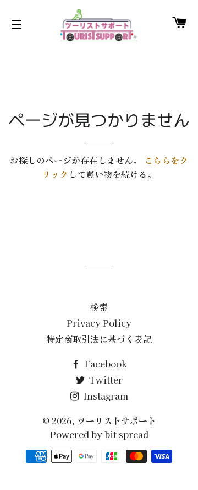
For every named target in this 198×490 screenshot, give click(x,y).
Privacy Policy (99, 322)
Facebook (104, 363)
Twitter (105, 379)
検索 (99, 306)
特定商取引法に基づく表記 (99, 338)
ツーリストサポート (116, 420)
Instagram (104, 395)
